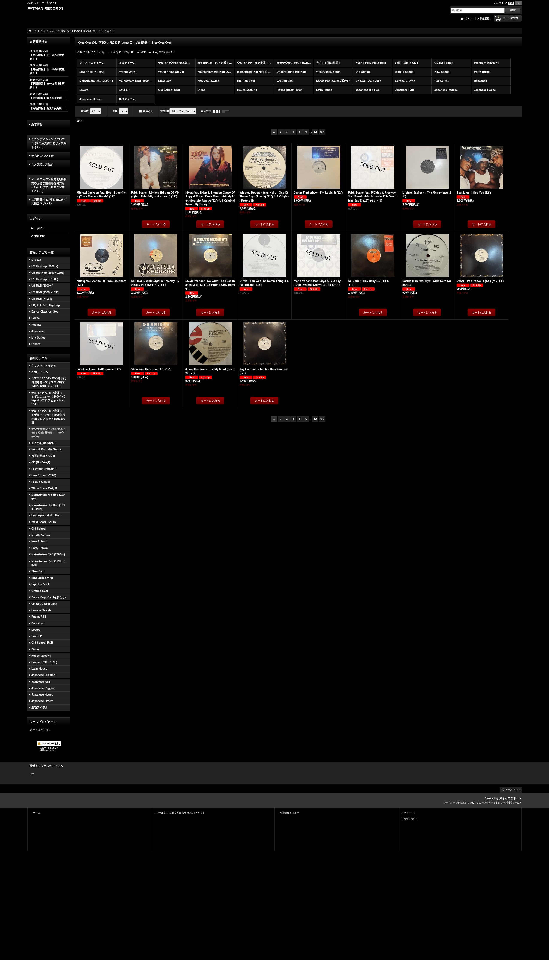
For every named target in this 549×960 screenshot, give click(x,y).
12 (315, 131)
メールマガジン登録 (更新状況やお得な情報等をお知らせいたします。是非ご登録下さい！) (48, 185)
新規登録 (484, 18)
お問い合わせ (411, 818)
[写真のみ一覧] (217, 111)
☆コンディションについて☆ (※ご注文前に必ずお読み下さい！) (48, 143)
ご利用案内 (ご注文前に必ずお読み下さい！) (48, 201)
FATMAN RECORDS (45, 8)
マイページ (409, 812)
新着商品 (36, 124)
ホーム (36, 812)
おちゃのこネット (510, 798)
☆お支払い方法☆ (42, 164)
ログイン (468, 18)
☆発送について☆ (42, 155)
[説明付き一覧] (226, 111)
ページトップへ (512, 789)
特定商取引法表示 (289, 812)
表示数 (85, 110)
